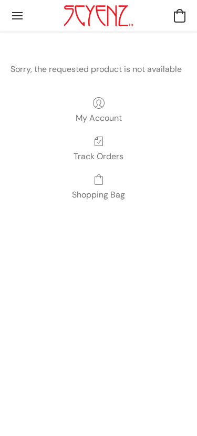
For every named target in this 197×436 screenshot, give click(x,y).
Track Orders (98, 156)
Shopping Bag (98, 194)
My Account (99, 117)
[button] (98, 15)
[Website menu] (17, 15)
